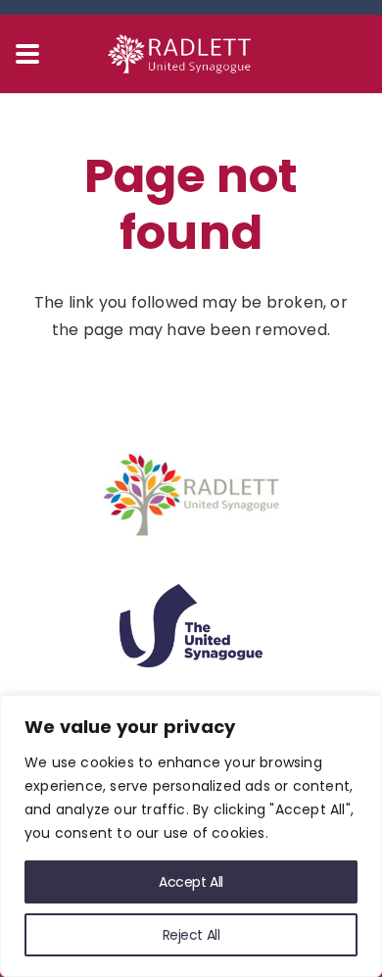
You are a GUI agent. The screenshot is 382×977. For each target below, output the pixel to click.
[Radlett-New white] (191, 53)
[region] (191, 836)
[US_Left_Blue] (191, 625)
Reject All (191, 935)
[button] (27, 54)
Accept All (191, 882)
